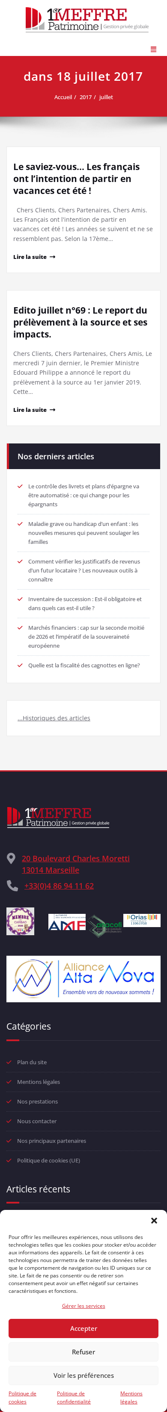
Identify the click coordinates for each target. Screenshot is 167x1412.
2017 (86, 97)
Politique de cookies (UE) (48, 1160)
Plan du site (32, 1062)
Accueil (63, 97)
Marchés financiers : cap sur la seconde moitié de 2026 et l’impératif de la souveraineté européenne (86, 636)
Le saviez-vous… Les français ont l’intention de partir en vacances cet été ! (76, 179)
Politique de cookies (22, 1397)
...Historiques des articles (54, 718)
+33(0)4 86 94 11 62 (59, 886)
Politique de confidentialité (74, 1397)
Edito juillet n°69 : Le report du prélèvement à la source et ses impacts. (80, 322)
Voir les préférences (84, 1375)
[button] (154, 1220)
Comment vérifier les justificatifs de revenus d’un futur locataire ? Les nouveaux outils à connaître (84, 570)
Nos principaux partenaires (51, 1141)
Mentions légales (131, 1397)
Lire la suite (30, 257)
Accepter (83, 1328)
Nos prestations (37, 1101)
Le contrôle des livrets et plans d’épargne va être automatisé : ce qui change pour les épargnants (83, 495)
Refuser (83, 1351)
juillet (106, 97)
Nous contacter (37, 1121)
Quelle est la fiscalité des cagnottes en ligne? (84, 665)
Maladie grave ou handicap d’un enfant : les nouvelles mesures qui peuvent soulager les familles (83, 533)
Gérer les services (83, 1305)
